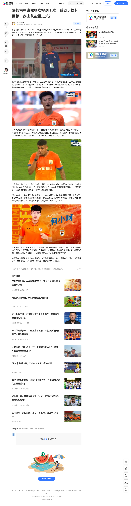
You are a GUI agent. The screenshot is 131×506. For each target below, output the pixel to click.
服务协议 (30, 491)
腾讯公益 (61, 491)
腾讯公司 (44, 499)
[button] (113, 17)
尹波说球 (15, 372)
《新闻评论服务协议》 (39, 428)
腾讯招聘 (55, 491)
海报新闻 (15, 356)
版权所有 (49, 499)
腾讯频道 (74, 491)
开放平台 (43, 491)
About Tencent (23, 491)
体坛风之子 (15, 339)
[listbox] (46, 348)
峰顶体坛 (15, 405)
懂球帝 (14, 323)
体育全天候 (15, 290)
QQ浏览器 (68, 491)
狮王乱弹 (15, 388)
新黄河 (14, 306)
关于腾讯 (14, 491)
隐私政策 (36, 491)
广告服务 (49, 491)
